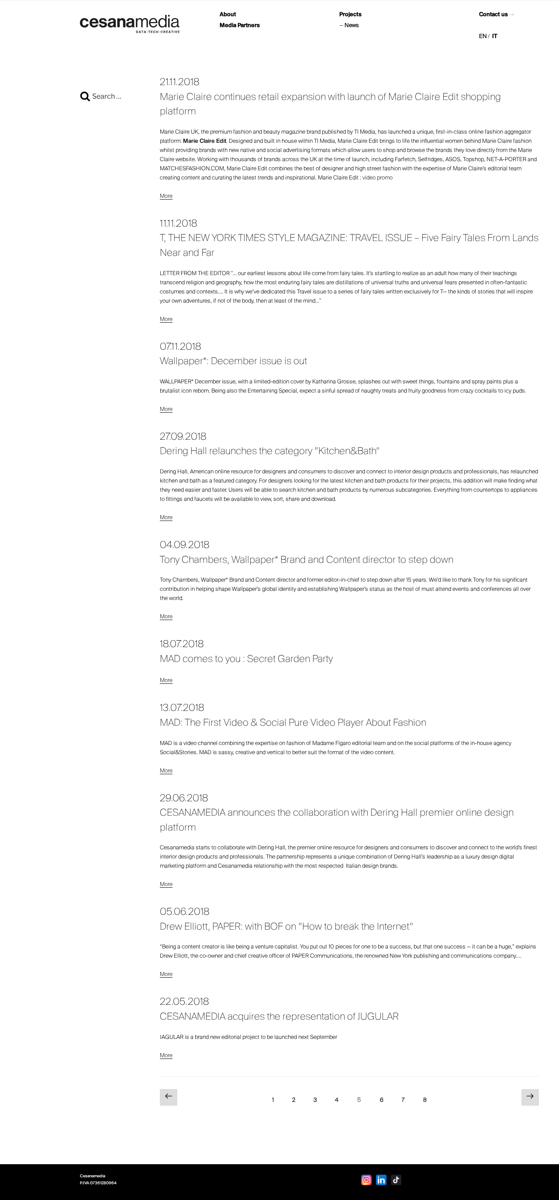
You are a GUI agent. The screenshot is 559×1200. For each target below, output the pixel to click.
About (228, 14)
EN (483, 36)
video (369, 178)
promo (385, 178)
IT (494, 36)
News (352, 25)
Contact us (493, 14)
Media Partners (240, 25)
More (166, 196)
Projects (350, 14)
